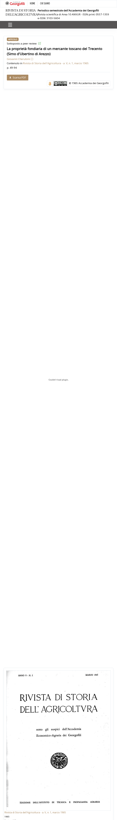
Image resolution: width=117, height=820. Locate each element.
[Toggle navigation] (10, 24)
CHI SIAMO (45, 3)
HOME (32, 3)
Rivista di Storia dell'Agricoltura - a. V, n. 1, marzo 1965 (56, 63)
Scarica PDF (19, 77)
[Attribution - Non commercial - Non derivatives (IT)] (60, 83)
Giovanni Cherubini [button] (19, 59)
